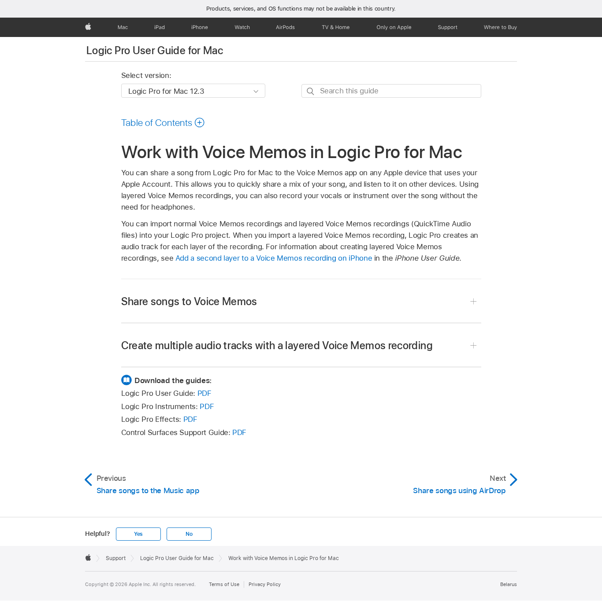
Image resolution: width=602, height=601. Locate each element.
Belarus (508, 584)
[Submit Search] (311, 91)
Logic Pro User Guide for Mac (154, 50)
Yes (138, 534)
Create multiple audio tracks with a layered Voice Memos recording (277, 345)
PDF (204, 393)
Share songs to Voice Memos (189, 301)
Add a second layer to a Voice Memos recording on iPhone (273, 258)
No (189, 534)
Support (116, 558)
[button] (163, 122)
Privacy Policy (265, 584)
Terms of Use (224, 584)
